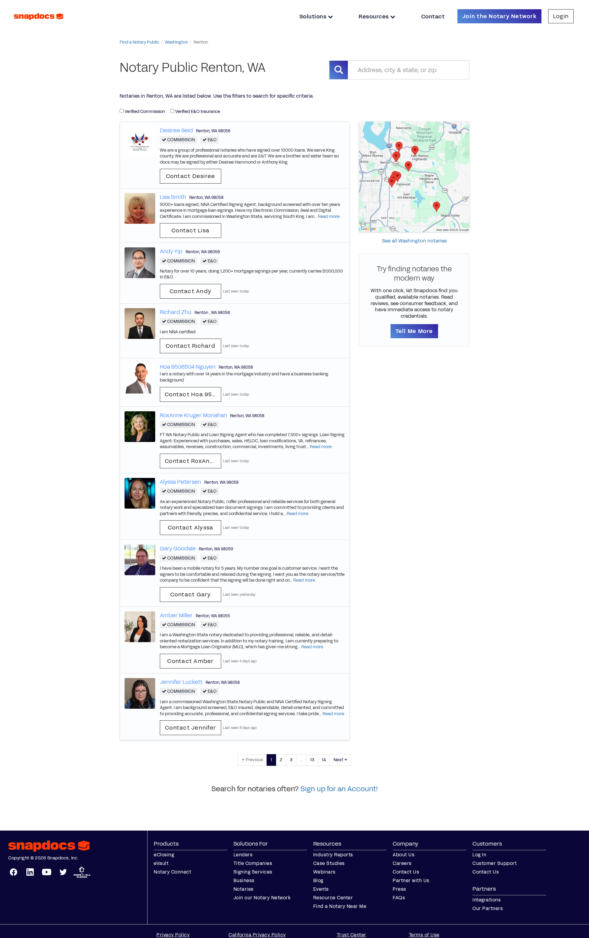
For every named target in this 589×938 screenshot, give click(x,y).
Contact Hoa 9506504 (193, 394)
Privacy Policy (173, 935)
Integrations (486, 900)
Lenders (243, 854)
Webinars (324, 872)
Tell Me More (414, 331)
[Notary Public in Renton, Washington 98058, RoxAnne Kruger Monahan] (140, 426)
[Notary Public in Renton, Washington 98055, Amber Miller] (140, 626)
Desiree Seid (176, 130)
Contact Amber (190, 661)
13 (312, 760)
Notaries (243, 889)
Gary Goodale (178, 548)
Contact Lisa (190, 230)
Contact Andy (190, 291)
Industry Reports (333, 854)
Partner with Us (411, 880)
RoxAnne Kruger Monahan (193, 415)
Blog (318, 880)
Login (561, 16)
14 (324, 760)
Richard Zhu (175, 312)
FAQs (399, 897)
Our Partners (487, 908)
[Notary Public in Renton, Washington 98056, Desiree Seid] (140, 141)
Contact (433, 17)
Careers (402, 863)
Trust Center (351, 935)
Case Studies (329, 863)
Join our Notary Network (262, 897)
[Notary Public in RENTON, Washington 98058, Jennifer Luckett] (140, 692)
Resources (374, 17)
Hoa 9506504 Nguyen (188, 367)
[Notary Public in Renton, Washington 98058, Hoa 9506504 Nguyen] (140, 378)
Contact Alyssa (191, 528)
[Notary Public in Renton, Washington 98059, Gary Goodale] (140, 559)
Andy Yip (171, 251)
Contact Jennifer (190, 728)
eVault (161, 863)
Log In (479, 854)
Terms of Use (424, 935)
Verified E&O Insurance (197, 111)
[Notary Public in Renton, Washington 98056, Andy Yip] (140, 262)
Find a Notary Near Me (340, 906)
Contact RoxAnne (191, 461)
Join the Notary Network (499, 16)
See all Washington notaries (414, 240)
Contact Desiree (190, 176)
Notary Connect (172, 872)
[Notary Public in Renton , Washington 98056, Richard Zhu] (140, 323)
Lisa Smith (173, 197)
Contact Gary (190, 595)
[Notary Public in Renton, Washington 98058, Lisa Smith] (140, 208)
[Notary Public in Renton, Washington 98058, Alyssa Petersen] (140, 492)
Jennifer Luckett (181, 682)
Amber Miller (176, 615)
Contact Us (406, 872)
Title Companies (252, 863)
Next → (340, 760)
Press (399, 889)
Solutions (313, 17)
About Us (403, 854)
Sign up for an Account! (339, 789)
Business (244, 880)
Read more (329, 216)
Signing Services (252, 872)
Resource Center (333, 897)
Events (321, 889)
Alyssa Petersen (180, 482)
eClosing (164, 854)
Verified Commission (144, 111)
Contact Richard (190, 346)
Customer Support (494, 863)
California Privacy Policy (257, 935)
